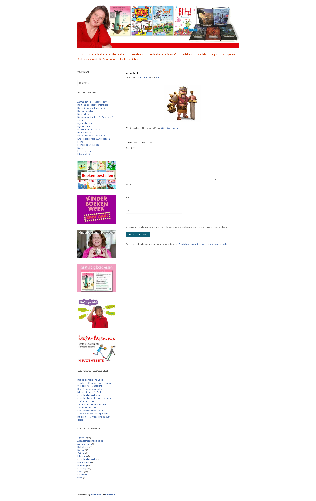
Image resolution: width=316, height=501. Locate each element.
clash (175, 128)
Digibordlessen (84, 123)
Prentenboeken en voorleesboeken (107, 54)
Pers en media (84, 151)
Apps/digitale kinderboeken (90, 440)
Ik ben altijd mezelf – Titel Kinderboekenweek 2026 (89, 394)
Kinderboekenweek (86, 459)
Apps (214, 54)
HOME (81, 54)
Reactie (130, 148)
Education (82, 456)
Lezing (80, 142)
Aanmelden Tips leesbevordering (92, 101)
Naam (129, 184)
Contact (81, 120)
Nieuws (80, 148)
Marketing (82, 465)
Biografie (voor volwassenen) (91, 108)
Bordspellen (229, 54)
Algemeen (82, 437)
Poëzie (80, 471)
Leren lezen (137, 54)
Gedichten (187, 54)
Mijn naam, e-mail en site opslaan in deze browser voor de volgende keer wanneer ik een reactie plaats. (176, 227)
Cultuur (80, 453)
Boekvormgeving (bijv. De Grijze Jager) (96, 59)
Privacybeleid (83, 154)
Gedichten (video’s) (86, 132)
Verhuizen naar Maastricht (89, 386)
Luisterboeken (84, 462)
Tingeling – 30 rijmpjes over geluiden (94, 383)
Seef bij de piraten (85, 401)
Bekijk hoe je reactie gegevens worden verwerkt (203, 244)
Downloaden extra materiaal (90, 129)
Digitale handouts (85, 126)
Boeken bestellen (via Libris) (90, 379)
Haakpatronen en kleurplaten (91, 135)
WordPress (97, 494)
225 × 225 (165, 128)
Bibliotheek (82, 447)
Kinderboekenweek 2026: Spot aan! (93, 138)
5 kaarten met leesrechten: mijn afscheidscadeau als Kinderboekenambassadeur (91, 407)
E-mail (129, 197)
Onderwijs (82, 468)
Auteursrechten (84, 444)
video (80, 477)
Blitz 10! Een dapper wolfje (89, 389)
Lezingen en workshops (88, 144)
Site (128, 210)
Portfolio (110, 494)
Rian (157, 77)
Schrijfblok (82, 474)
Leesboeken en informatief (162, 54)
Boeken (80, 450)
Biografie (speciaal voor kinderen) (93, 104)
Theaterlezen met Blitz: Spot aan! (92, 413)
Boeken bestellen (129, 59)
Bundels (202, 54)
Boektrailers (83, 114)
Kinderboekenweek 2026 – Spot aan (94, 398)
